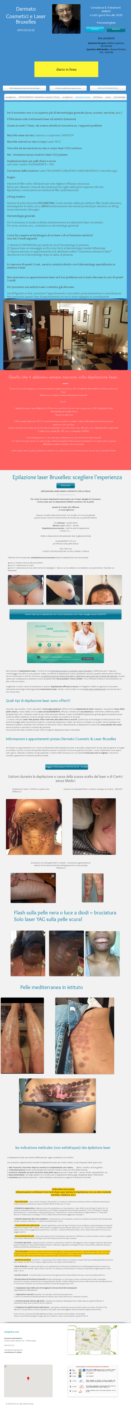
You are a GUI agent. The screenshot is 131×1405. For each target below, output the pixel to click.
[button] (98, 97)
